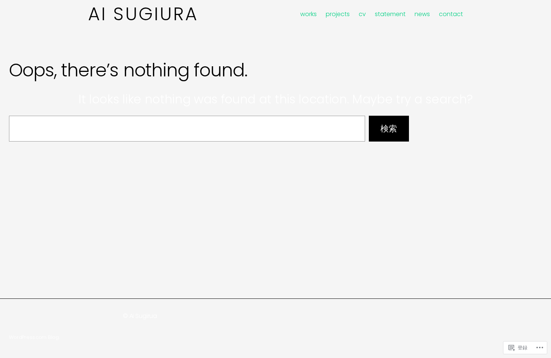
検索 (388, 128)
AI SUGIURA (143, 14)
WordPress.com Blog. (34, 337)
